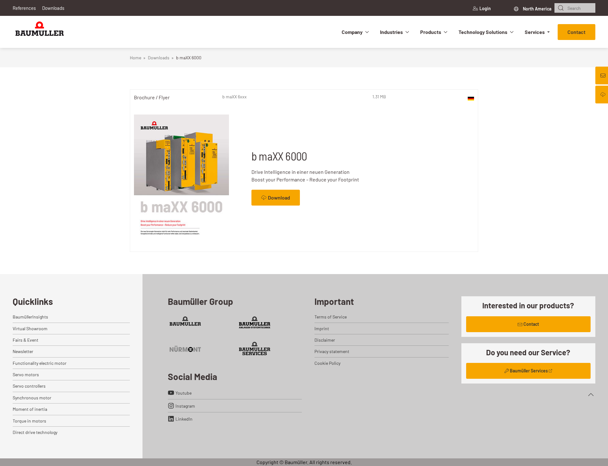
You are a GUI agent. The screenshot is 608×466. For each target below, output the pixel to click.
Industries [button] (391, 32)
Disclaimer (324, 340)
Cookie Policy (327, 363)
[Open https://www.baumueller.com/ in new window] (185, 323)
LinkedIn (184, 419)
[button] (590, 394)
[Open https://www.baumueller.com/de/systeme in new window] (254, 323)
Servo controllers (29, 386)
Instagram (185, 406)
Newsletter (23, 351)
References (24, 8)
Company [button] (352, 32)
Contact (576, 32)
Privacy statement (331, 351)
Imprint (321, 328)
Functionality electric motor (39, 363)
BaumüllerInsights (30, 316)
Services (535, 32)
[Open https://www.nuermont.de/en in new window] (185, 348)
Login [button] (485, 8)
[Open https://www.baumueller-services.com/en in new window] (254, 348)
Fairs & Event (25, 340)
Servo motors (26, 374)
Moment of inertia (30, 409)
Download (279, 197)
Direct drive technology (35, 432)
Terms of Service (330, 316)
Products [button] (430, 32)
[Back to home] (39, 32)
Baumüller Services (529, 370)
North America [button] (536, 8)
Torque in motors (29, 420)
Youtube (183, 393)
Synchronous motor (32, 397)
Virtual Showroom (30, 328)
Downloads (53, 8)
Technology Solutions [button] (483, 32)
